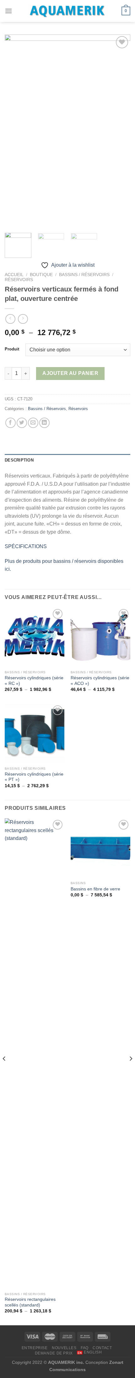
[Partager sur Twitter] (22, 423)
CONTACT (102, 1348)
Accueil (14, 274)
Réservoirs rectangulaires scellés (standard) (30, 1302)
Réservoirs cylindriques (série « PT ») (34, 777)
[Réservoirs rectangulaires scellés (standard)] (34, 1053)
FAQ (85, 1348)
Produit (12, 349)
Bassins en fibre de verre (95, 889)
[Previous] (4, 1071)
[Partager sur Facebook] (10, 423)
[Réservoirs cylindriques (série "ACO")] (100, 637)
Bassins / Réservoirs (84, 274)
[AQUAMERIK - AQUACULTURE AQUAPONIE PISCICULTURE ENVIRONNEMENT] (67, 11)
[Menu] (8, 11)
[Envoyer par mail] (33, 423)
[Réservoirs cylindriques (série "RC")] (34, 637)
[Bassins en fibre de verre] (100, 848)
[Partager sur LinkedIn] (44, 423)
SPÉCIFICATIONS (26, 546)
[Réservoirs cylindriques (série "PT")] (34, 733)
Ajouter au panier (70, 373)
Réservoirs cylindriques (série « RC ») (34, 681)
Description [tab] (19, 460)
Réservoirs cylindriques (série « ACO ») (100, 681)
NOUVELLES (64, 1348)
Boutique (41, 274)
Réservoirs (19, 279)
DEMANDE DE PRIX (54, 1353)
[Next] (130, 1071)
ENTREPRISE (35, 1348)
